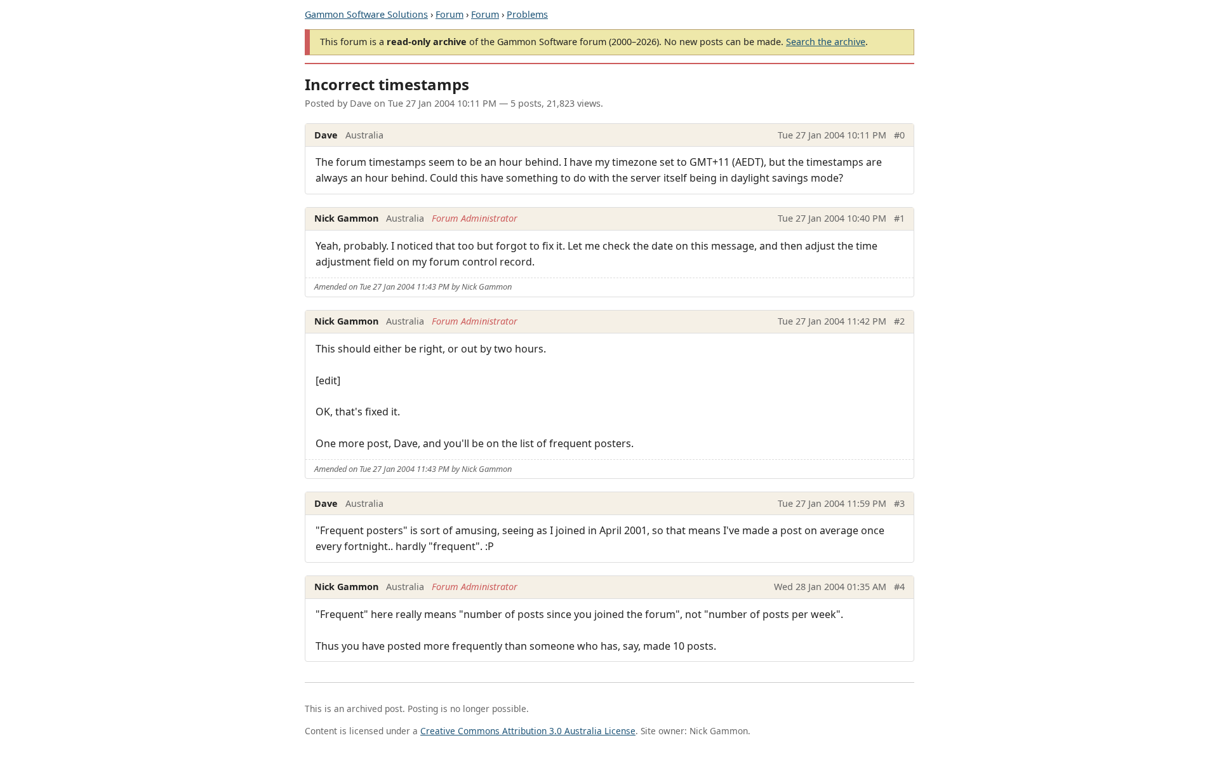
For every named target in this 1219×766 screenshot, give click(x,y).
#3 (899, 503)
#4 (899, 587)
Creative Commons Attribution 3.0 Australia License (528, 731)
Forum (449, 14)
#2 (899, 321)
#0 (899, 135)
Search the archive (825, 42)
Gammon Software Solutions (366, 14)
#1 (899, 218)
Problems (527, 14)
